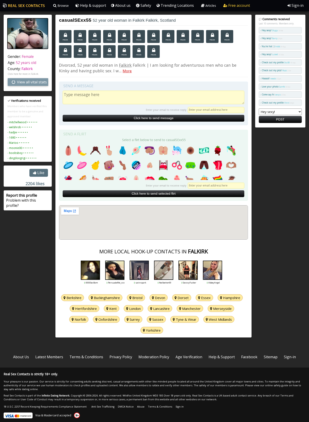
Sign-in (297, 5)
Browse (63, 5)
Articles (210, 5)
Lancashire (161, 308)
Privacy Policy (120, 356)
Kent (112, 308)
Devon (159, 297)
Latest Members (49, 356)
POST (280, 119)
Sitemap (271, 356)
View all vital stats (31, 82)
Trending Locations (177, 5)
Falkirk (27, 68)
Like (40, 172)
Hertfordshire (85, 308)
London (134, 308)
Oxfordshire (107, 319)
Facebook (249, 356)
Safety (145, 5)
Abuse (141, 406)
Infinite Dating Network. (56, 395)
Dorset (183, 297)
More (127, 70)
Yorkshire (153, 330)
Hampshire (231, 297)
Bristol (137, 297)
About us (122, 5)
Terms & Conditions (86, 356)
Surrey (134, 319)
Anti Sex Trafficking (102, 406)
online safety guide (276, 385)
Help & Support (222, 356)
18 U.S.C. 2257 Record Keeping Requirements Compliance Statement (45, 406)
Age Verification (189, 356)
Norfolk (80, 319)
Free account (238, 5)
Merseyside (222, 308)
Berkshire (73, 297)
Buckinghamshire (106, 297)
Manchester (191, 308)
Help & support (92, 5)
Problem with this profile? (21, 200)
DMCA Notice (126, 406)
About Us (21, 356)
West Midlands (220, 319)
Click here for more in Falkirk (23, 73)
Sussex (157, 319)
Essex (205, 297)
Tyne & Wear (185, 319)
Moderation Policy (153, 356)
